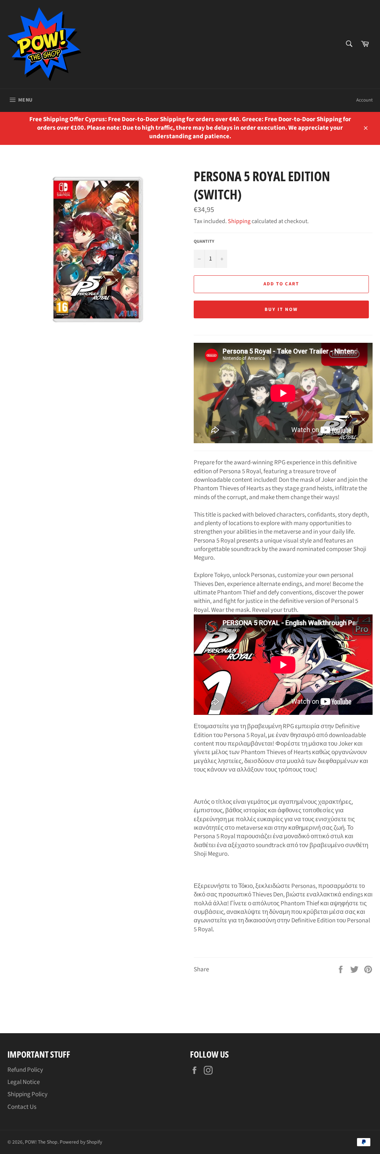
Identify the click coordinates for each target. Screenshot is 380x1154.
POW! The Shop (41, 1141)
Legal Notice (23, 1082)
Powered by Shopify (81, 1141)
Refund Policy (25, 1069)
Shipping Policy (27, 1094)
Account (364, 100)
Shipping (239, 221)
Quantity (204, 242)
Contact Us (21, 1106)
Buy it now (281, 309)
